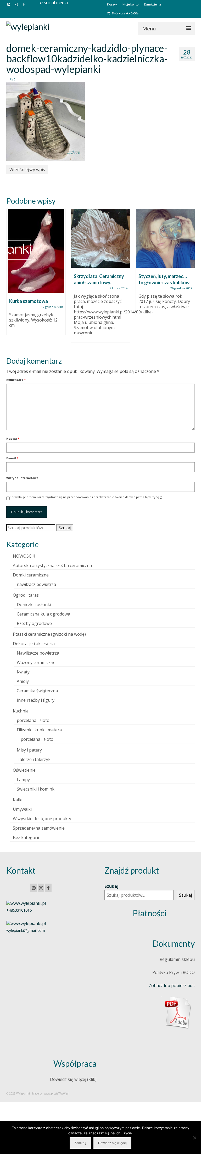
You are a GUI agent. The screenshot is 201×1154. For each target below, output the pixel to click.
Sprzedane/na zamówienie (39, 828)
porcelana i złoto (33, 720)
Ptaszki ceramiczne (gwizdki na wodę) (49, 634)
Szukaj (64, 528)
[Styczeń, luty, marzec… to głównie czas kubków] (165, 238)
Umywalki (22, 809)
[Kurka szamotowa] (36, 251)
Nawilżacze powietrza (38, 653)
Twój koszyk (125, 13)
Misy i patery (29, 750)
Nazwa (12, 438)
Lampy (23, 779)
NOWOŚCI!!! (24, 556)
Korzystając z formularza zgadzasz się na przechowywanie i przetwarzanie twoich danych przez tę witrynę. (86, 497)
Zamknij (80, 1143)
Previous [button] (10, 278)
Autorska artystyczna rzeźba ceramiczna (52, 565)
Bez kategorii (26, 837)
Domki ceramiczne (31, 575)
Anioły (23, 681)
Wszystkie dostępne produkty (42, 818)
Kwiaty (23, 672)
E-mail (12, 458)
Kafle (18, 800)
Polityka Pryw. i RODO (173, 972)
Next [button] (190, 278)
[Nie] (194, 1137)
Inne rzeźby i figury (35, 700)
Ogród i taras (26, 595)
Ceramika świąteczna (37, 691)
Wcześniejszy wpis (27, 169)
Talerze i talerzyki (34, 759)
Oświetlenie (24, 770)
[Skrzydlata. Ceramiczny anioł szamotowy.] (100, 238)
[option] (36, 274)
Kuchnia (21, 711)
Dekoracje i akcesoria (34, 643)
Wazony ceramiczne (36, 662)
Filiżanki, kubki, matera (39, 730)
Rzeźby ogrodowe (34, 623)
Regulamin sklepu (177, 959)
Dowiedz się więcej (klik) (73, 1079)
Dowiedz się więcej (112, 1143)
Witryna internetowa (22, 478)
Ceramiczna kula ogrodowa (43, 614)
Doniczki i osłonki (34, 604)
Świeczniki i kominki (36, 789)
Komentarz (16, 380)
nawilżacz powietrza (36, 584)
